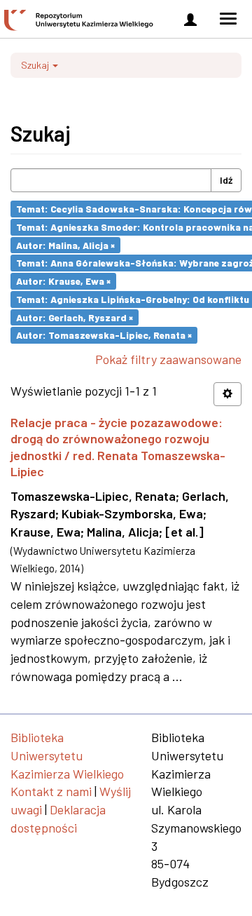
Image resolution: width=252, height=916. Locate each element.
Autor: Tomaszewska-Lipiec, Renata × (104, 335)
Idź (226, 180)
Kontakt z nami (51, 791)
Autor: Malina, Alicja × (65, 244)
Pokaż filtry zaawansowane (168, 359)
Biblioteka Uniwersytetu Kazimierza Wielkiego (67, 755)
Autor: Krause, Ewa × (63, 281)
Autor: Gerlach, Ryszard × (74, 317)
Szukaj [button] (36, 65)
